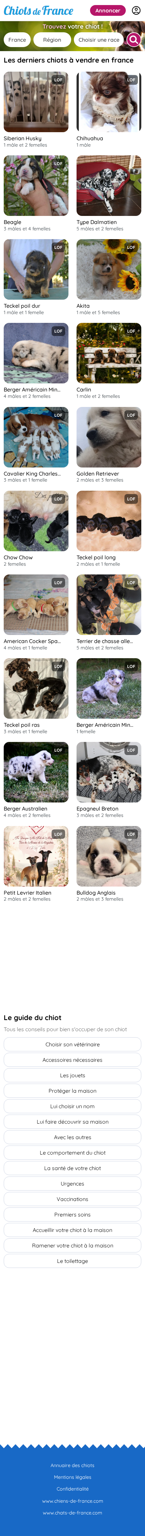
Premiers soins (72, 1214)
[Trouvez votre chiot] (133, 39)
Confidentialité (73, 1489)
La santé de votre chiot (72, 1168)
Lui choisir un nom (72, 1106)
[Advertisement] (54, 958)
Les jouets (72, 1075)
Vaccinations (72, 1199)
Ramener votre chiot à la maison (72, 1245)
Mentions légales (72, 1477)
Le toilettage (72, 1261)
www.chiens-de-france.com (72, 1501)
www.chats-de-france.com (72, 1513)
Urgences (72, 1183)
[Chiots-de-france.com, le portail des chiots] (38, 10)
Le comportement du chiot (73, 1152)
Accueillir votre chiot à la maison (72, 1230)
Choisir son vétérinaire (73, 1044)
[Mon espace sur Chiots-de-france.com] (136, 10)
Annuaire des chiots (72, 1465)
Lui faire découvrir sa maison (73, 1121)
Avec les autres (72, 1137)
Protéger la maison (72, 1090)
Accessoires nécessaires (72, 1059)
